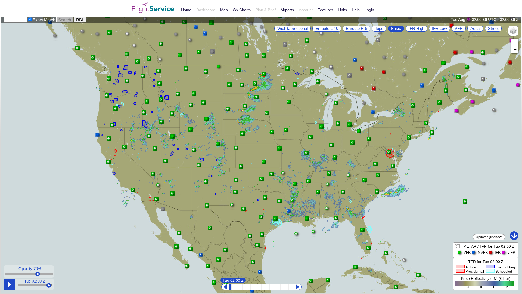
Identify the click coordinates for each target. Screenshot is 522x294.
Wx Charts (242, 10)
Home (186, 10)
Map (224, 10)
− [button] (515, 49)
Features (325, 10)
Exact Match (44, 19)
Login (369, 10)
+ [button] (515, 42)
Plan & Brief (266, 10)
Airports (287, 10)
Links (342, 10)
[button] (285, 44)
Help (356, 10)
